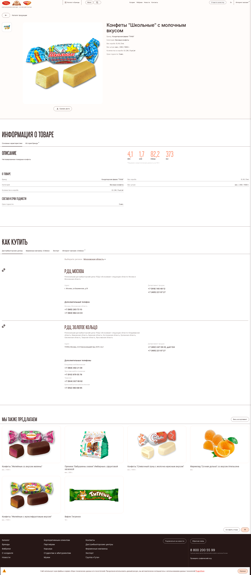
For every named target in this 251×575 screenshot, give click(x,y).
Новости (147, 2)
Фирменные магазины (97, 549)
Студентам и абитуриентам (57, 553)
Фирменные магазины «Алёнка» (38, 251)
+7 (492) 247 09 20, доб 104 (161, 347)
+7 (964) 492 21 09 (73, 368)
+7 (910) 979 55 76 (73, 374)
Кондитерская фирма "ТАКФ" (123, 36)
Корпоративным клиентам (57, 540)
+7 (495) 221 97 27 (157, 292)
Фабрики (139, 2)
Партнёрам (49, 544)
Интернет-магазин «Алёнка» (73, 251)
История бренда (31, 143)
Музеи (47, 557)
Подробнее (200, 571)
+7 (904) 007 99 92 (74, 381)
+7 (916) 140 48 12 (156, 289)
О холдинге (7, 553)
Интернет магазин (242, 2)
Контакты (154, 2)
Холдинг (132, 2)
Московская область (94, 259)
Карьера (48, 549)
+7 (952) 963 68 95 (73, 388)
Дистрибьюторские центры (99, 544)
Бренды (6, 544)
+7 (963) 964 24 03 (73, 313)
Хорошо (243, 571)
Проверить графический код (201, 558)
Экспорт (56, 251)
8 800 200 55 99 (202, 550)
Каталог (6, 540)
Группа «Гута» (92, 557)
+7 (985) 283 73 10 (73, 309)
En (231, 2)
